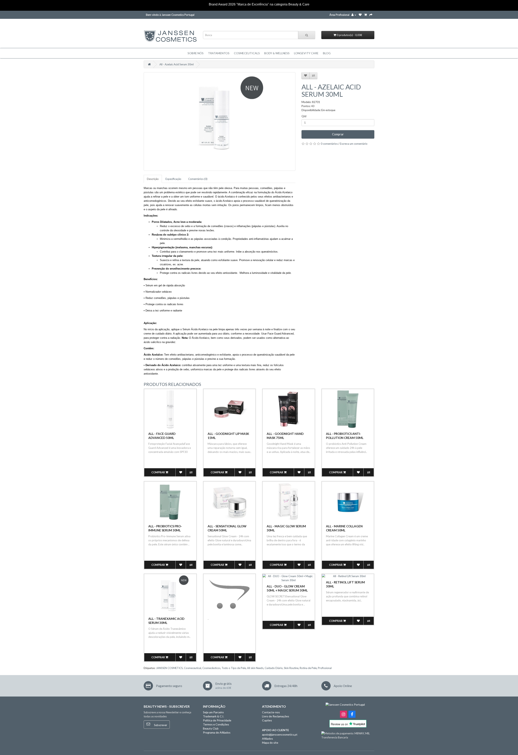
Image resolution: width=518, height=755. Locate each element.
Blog (327, 53)
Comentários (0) (197, 179)
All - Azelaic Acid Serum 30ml (176, 64)
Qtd (303, 116)
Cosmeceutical (192, 668)
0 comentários (329, 143)
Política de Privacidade (217, 720)
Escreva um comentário (353, 143)
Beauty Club (211, 728)
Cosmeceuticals (247, 53)
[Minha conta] (353, 14)
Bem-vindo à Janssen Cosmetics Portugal (170, 14)
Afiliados (267, 738)
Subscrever (160, 725)
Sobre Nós (196, 53)
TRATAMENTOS (218, 53)
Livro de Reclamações (275, 716)
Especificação (173, 179)
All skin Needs (255, 668)
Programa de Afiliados (216, 732)
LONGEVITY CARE (306, 53)
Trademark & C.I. (213, 716)
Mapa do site (270, 742)
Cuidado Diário (274, 668)
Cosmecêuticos (211, 668)
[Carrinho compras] (365, 14)
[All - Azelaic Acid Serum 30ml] (219, 121)
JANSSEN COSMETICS (169, 668)
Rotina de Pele (308, 668)
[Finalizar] (370, 14)
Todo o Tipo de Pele (234, 668)
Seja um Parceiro (213, 712)
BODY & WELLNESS (277, 53)
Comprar (338, 134)
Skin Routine (291, 668)
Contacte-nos (271, 712)
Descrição (153, 179)
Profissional (325, 668)
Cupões (267, 720)
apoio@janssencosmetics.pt (279, 734)
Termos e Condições (216, 724)
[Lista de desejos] (360, 14)
